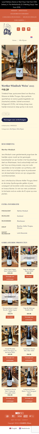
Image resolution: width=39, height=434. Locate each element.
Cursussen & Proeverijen (11, 17)
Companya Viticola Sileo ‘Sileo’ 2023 (29, 349)
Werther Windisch (22, 211)
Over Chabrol (19, 20)
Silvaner (19, 228)
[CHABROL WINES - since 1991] (8, 29)
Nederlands (33, 27)
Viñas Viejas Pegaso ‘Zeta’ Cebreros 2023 (10, 270)
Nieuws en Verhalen (29, 17)
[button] (18, 29)
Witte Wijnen (20, 129)
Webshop (14, 10)
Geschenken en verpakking (19, 14)
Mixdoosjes (23, 10)
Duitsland (20, 216)
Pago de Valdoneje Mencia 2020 (29, 270)
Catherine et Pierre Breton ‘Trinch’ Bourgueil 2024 (29, 391)
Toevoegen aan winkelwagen (15, 120)
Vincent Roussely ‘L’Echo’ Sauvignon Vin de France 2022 (10, 350)
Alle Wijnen (23, 40)
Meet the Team (16, 420)
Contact (25, 420)
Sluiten (23, 7)
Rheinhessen (21, 221)
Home (14, 40)
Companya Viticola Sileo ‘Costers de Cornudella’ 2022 (10, 391)
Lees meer (29, 276)
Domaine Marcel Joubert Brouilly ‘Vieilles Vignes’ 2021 (10, 310)
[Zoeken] (23, 29)
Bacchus (19, 226)
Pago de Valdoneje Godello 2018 (29, 309)
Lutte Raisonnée (22, 233)
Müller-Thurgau (28, 226)
